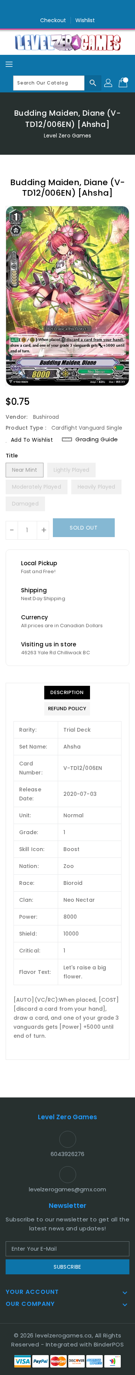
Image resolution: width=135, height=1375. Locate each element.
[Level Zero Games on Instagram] (67, 8)
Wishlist (85, 20)
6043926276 (67, 1154)
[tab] (67, 692)
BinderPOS (109, 1344)
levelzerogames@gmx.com (67, 1189)
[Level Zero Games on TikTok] (81, 8)
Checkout (53, 20)
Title (12, 455)
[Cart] (123, 83)
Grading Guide (96, 439)
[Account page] (108, 83)
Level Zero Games (68, 135)
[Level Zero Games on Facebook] (53, 8)
